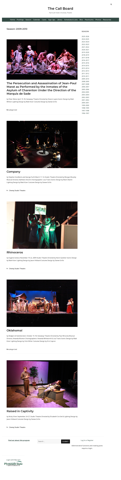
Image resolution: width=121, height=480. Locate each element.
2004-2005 (85, 92)
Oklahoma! (14, 330)
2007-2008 (85, 84)
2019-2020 (85, 52)
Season (28, 20)
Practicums (89, 20)
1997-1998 (85, 111)
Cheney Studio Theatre (17, 190)
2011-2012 (85, 73)
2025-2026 (85, 36)
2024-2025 (85, 39)
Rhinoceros (15, 252)
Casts (44, 20)
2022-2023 (85, 44)
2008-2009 (85, 81)
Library (59, 20)
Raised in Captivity (20, 411)
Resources (107, 20)
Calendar (36, 20)
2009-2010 (85, 79)
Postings (20, 20)
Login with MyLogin (13, 460)
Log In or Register (87, 440)
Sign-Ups (51, 20)
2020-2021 (85, 50)
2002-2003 (85, 97)
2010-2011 (85, 76)
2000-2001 (85, 103)
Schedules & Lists (71, 20)
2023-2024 (85, 42)
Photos (98, 20)
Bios (81, 20)
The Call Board (60, 8)
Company (13, 171)
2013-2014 (85, 68)
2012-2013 (85, 71)
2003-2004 (85, 95)
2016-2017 (85, 60)
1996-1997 (85, 113)
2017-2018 (85, 58)
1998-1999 (85, 108)
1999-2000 (85, 105)
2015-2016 (85, 63)
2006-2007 (85, 87)
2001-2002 (85, 100)
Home (12, 20)
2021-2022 (85, 47)
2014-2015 (85, 66)
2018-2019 (85, 55)
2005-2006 (85, 89)
